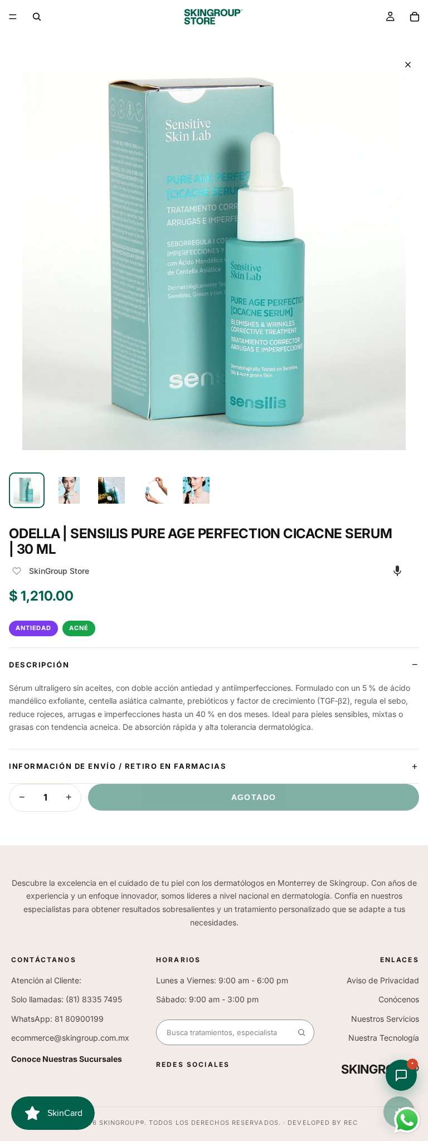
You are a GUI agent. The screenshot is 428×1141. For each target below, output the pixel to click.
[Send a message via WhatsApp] (407, 1120)
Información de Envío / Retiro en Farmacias (118, 766)
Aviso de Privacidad (383, 980)
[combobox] (223, 1032)
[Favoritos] (17, 571)
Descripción (39, 664)
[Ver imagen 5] (196, 490)
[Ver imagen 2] (69, 490)
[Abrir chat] (401, 1075)
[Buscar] (37, 16)
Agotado (253, 797)
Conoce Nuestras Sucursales (66, 1059)
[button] (397, 570)
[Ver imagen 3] (111, 490)
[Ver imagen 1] (27, 490)
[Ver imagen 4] (154, 490)
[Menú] (13, 17)
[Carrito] (414, 16)
